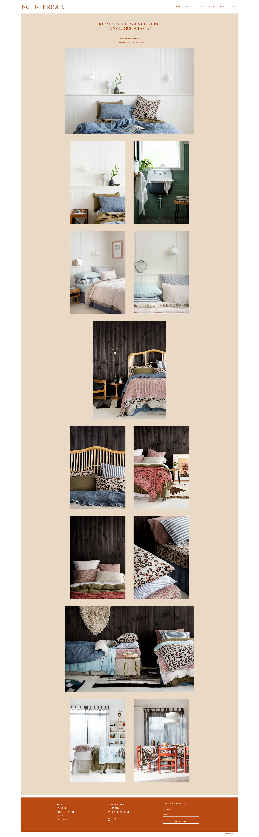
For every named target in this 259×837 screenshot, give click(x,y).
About (60, 804)
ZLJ (237, 834)
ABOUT (212, 7)
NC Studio (114, 808)
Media (60, 816)
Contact (62, 820)
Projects (62, 808)
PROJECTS (189, 7)
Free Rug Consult (119, 812)
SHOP (234, 7)
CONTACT (224, 7)
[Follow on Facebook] (115, 819)
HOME (178, 7)
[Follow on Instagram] (109, 819)
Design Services (66, 812)
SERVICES (201, 7)
